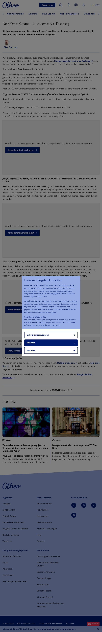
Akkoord (31, 342)
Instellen (31, 350)
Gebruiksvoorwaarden (38, 335)
